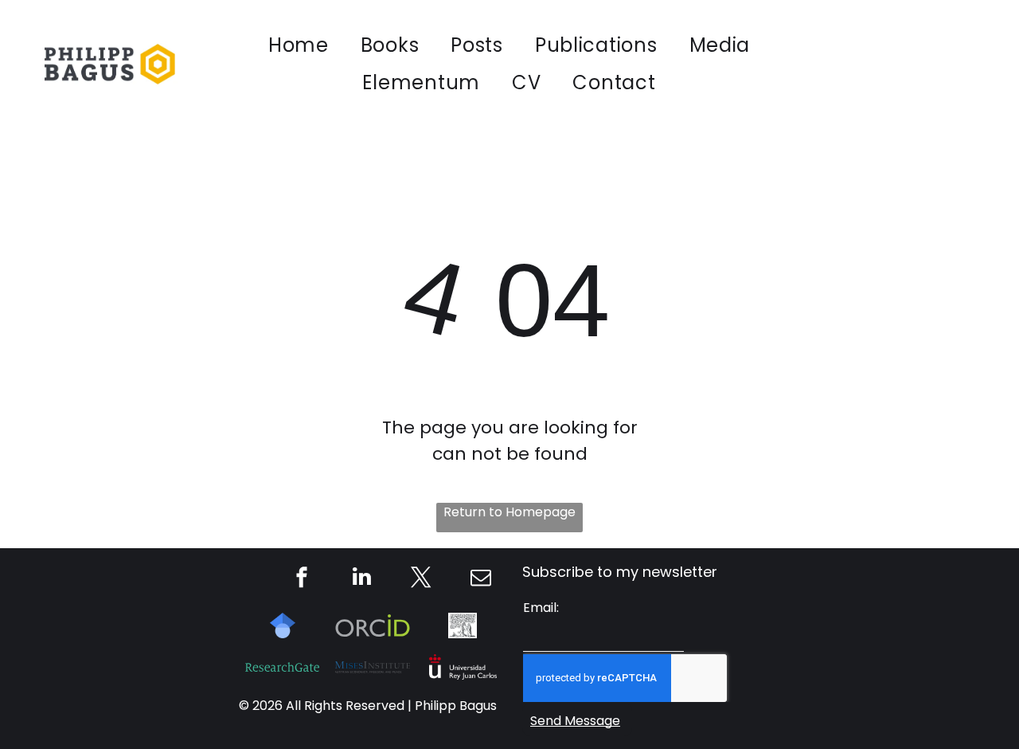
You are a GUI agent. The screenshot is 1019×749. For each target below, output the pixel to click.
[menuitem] (298, 45)
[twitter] (421, 579)
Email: (541, 607)
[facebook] (302, 579)
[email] (481, 579)
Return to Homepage (509, 512)
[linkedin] (361, 579)
